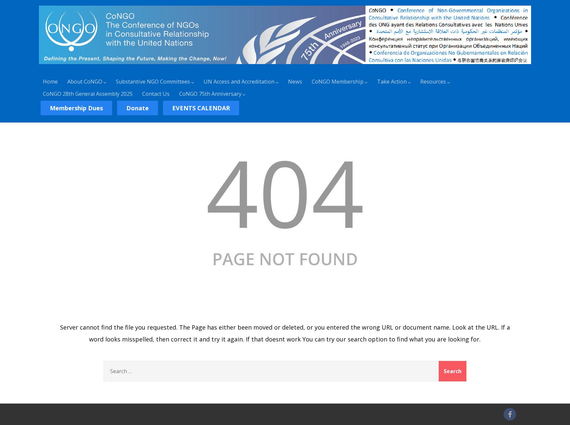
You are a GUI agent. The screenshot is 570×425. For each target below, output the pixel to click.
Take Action (392, 81)
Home (50, 81)
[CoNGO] (285, 65)
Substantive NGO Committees (153, 81)
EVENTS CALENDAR (201, 108)
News (295, 81)
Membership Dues (76, 108)
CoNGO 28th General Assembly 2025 (88, 93)
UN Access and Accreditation (239, 81)
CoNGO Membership (338, 81)
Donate (137, 108)
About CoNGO (84, 81)
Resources (433, 81)
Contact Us (156, 93)
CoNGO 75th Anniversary (210, 93)
